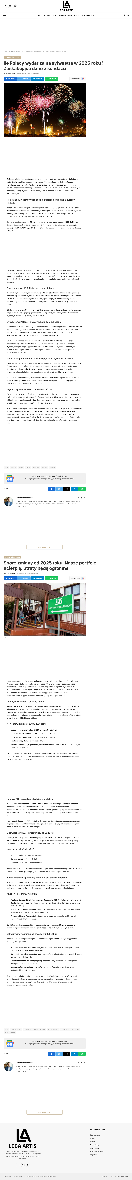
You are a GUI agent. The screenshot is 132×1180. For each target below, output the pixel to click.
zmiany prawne (10, 1032)
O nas (111, 1176)
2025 (6, 467)
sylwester (36, 467)
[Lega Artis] (66, 6)
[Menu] (4, 15)
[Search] (128, 15)
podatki (42, 1029)
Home (5, 51)
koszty (21, 467)
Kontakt (92, 1141)
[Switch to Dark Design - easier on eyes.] (124, 15)
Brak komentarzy (34, 73)
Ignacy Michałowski (9, 73)
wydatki (44, 467)
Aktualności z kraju (47, 15)
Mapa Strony (94, 1148)
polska (28, 467)
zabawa (52, 467)
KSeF (36, 1029)
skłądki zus (75, 1029)
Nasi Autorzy (94, 1145)
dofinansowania (16, 1029)
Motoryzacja (88, 15)
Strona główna (95, 1135)
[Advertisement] (66, 33)
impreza (13, 467)
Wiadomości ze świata (69, 15)
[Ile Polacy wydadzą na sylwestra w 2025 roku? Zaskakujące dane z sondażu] (45, 110)
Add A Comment (44, 547)
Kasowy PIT (28, 1029)
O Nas (92, 1138)
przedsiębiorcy (53, 1029)
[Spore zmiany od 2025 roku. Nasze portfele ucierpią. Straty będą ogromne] (45, 609)
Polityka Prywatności (97, 1151)
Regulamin (93, 1155)
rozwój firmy (65, 1029)
